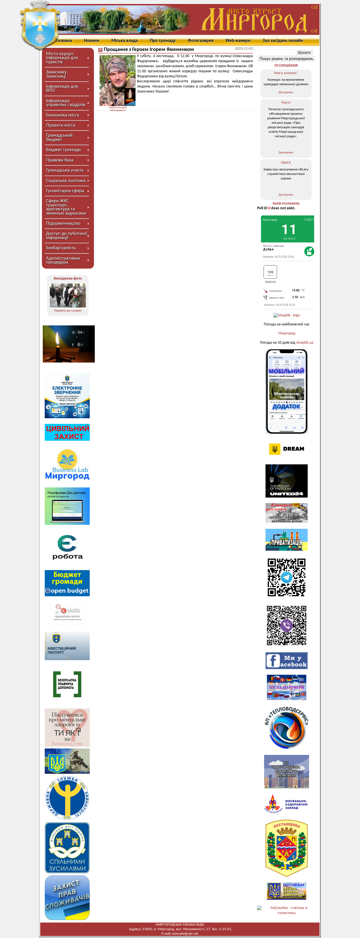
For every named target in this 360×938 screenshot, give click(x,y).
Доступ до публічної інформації (66, 235)
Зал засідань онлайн (283, 41)
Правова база (59, 160)
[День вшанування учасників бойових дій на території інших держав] (68, 295)
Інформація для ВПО (62, 88)
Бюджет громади (63, 149)
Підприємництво (63, 223)
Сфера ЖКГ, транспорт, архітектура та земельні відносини (66, 207)
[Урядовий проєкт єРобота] (67, 563)
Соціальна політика (66, 180)
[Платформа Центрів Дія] (67, 524)
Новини (91, 41)
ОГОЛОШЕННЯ (286, 66)
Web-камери (238, 41)
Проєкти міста (60, 125)
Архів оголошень (286, 203)
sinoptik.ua (304, 343)
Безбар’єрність (61, 248)
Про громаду (163, 41)
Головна (64, 41)
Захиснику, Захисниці (57, 74)
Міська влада (124, 41)
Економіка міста (62, 115)
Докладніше (286, 92)
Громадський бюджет (59, 137)
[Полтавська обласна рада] (287, 876)
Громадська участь (65, 170)
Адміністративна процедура (63, 260)
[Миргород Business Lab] (67, 480)
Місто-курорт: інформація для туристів (62, 57)
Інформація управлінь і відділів (65, 102)
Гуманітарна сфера (65, 190)
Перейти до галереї (68, 310)
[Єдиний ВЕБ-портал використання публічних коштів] (67, 625)
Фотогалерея (200, 41)
